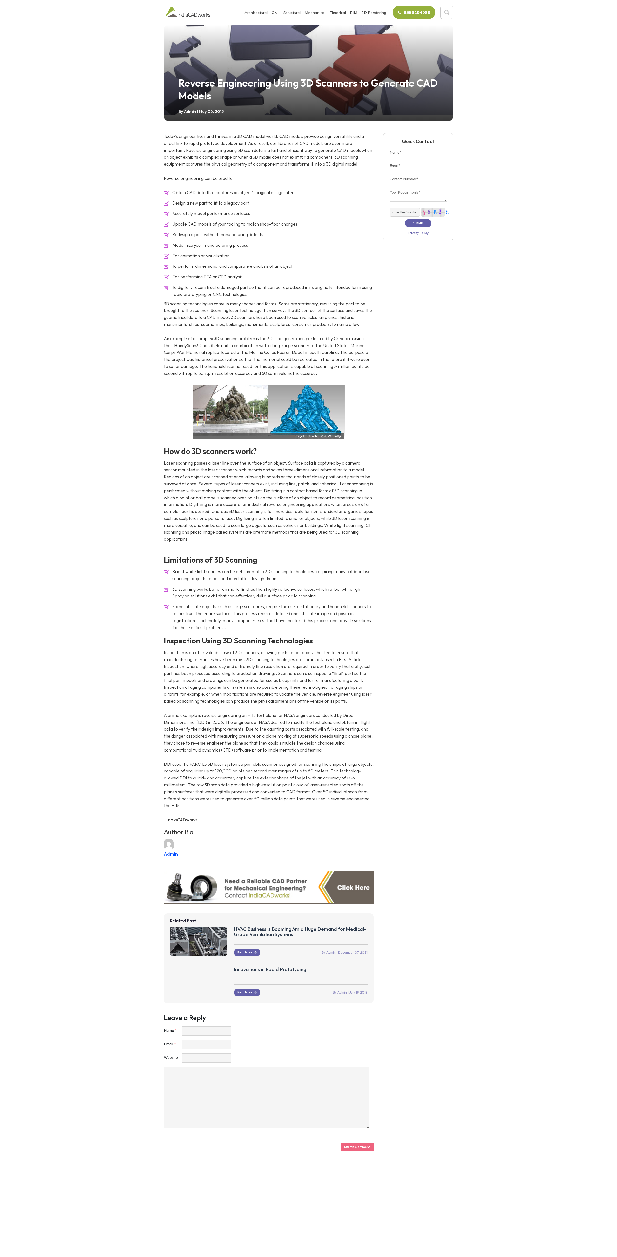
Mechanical (315, 12)
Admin (190, 111)
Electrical (337, 12)
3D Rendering (374, 12)
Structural (292, 12)
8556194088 (417, 12)
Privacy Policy (418, 233)
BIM (353, 12)
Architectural (256, 12)
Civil (275, 12)
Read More (244, 952)
